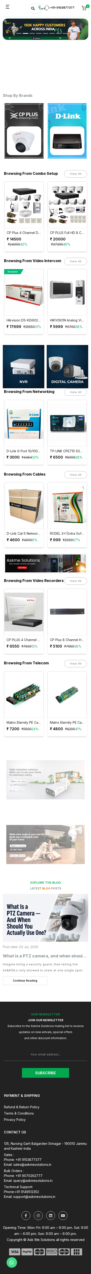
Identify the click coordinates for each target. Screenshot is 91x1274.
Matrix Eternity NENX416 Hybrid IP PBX (68, 722)
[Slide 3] (32, 30)
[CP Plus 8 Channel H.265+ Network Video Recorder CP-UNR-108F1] (25, 612)
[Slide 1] (18, 30)
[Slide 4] (38, 30)
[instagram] (38, 1215)
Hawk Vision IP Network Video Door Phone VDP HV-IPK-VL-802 (68, 320)
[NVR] (23, 366)
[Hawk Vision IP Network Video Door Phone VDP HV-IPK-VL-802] (68, 292)
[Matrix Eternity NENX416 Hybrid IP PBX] (68, 695)
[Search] (33, 8)
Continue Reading (25, 980)
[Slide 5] (45, 30)
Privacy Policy (15, 1120)
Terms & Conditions (19, 1113)
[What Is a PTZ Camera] (45, 918)
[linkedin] (50, 1215)
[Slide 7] (58, 30)
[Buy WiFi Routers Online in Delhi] (45, 565)
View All (75, 174)
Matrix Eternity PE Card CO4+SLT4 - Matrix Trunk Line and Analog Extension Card (25, 722)
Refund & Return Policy (21, 1107)
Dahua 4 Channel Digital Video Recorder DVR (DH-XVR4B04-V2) (68, 640)
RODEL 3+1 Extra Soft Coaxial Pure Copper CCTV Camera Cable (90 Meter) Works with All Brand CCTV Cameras (25, 533)
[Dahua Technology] (68, 130)
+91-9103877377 (61, 7)
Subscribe (45, 1073)
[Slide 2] (25, 30)
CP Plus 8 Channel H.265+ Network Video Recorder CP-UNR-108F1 (25, 640)
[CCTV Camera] (67, 366)
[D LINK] (25, 130)
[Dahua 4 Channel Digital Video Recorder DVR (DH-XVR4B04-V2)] (68, 612)
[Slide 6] (52, 30)
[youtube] (63, 1215)
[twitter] (25, 1215)
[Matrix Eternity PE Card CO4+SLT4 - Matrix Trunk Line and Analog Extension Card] (25, 695)
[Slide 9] (72, 30)
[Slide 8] (65, 30)
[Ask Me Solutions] (41, 7)
